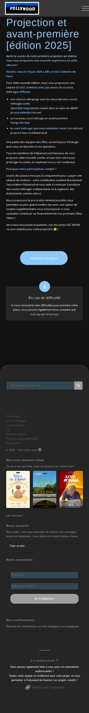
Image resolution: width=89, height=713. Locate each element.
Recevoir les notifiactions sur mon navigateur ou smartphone (42, 626)
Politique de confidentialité (22, 438)
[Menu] (83, 8)
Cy (8, 429)
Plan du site (13, 443)
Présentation (13, 416)
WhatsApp (52, 314)
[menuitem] (83, 8)
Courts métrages (16, 420)
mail (33, 314)
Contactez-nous (15, 425)
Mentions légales (16, 434)
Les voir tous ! (14, 515)
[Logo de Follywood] (35, 8)
